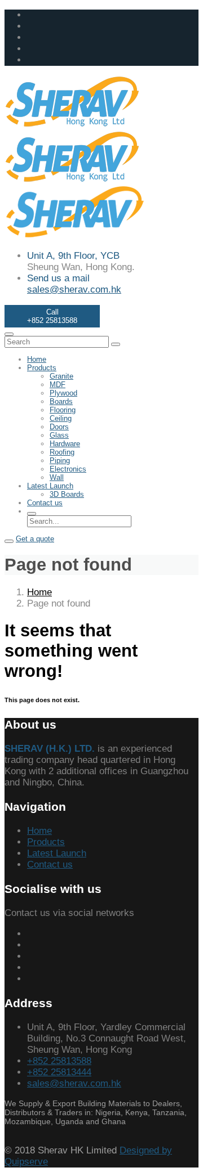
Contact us (45, 503)
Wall (57, 477)
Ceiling (61, 418)
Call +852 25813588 (52, 316)
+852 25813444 (59, 1072)
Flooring (63, 410)
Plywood (63, 393)
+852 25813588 (59, 1061)
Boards (61, 401)
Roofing (62, 452)
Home (36, 359)
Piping (60, 460)
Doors (59, 427)
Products (41, 367)
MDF (57, 384)
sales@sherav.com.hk (74, 289)
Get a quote (35, 539)
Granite (61, 376)
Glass (59, 435)
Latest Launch (50, 486)
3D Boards (67, 494)
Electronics (68, 469)
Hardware (65, 443)
